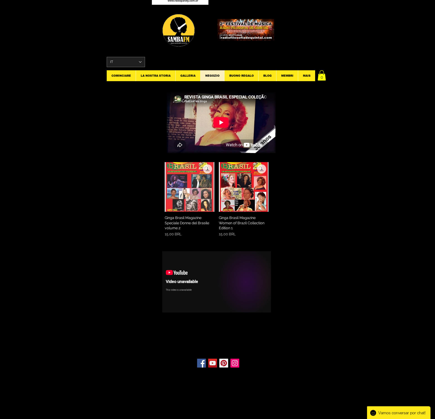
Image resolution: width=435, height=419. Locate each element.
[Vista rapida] (189, 187)
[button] (321, 75)
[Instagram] (234, 363)
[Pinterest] (223, 363)
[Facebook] (201, 363)
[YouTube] (212, 363)
